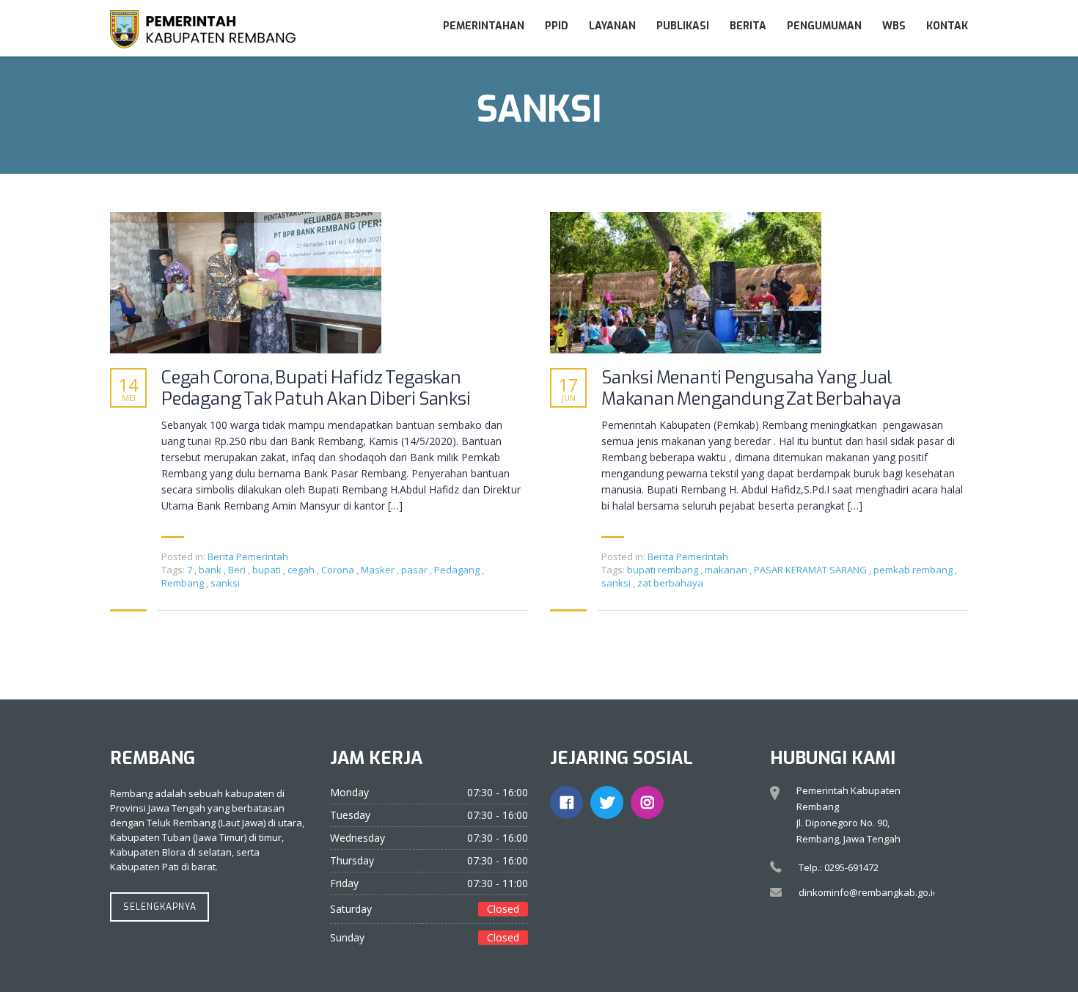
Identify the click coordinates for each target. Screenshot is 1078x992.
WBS (894, 26)
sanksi (225, 582)
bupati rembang (663, 569)
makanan (727, 569)
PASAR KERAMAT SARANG (811, 569)
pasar (415, 569)
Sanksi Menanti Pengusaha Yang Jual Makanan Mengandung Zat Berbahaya (751, 388)
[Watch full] (245, 282)
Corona (338, 569)
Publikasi (682, 26)
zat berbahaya (670, 582)
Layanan (612, 26)
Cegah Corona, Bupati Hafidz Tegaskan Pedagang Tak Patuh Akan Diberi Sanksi (316, 388)
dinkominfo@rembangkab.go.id (869, 892)
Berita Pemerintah (248, 556)
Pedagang (458, 569)
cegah (302, 569)
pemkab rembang (914, 569)
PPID (556, 26)
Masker (379, 569)
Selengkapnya (160, 907)
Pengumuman (824, 26)
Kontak (947, 26)
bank (211, 569)
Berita (748, 26)
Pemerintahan (483, 26)
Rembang (183, 582)
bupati (267, 569)
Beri (238, 569)
